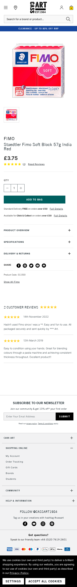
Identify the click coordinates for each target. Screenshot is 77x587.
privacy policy (31, 423)
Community (13, 490)
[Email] (37, 265)
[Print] (44, 265)
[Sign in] (61, 7)
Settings (13, 581)
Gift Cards (12, 467)
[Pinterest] (25, 265)
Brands (10, 473)
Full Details (56, 209)
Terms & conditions (45, 423)
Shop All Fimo (12, 282)
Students (11, 479)
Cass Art (9, 438)
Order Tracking (14, 461)
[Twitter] (31, 265)
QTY (6, 180)
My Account (13, 456)
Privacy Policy (19, 572)
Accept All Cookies (45, 581)
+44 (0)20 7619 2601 (53, 539)
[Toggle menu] (6, 8)
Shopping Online (17, 448)
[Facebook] (18, 265)
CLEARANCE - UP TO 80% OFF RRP (38, 28)
